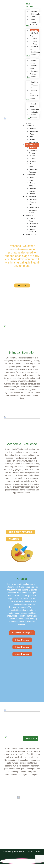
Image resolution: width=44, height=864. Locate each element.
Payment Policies (33, 190)
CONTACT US (31, 235)
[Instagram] (25, 842)
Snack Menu (32, 220)
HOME (28, 123)
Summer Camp (32, 165)
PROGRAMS (30, 145)
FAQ (31, 137)
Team (32, 134)
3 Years (33, 158)
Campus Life (32, 203)
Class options (31, 179)
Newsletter (34, 224)
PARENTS (29, 215)
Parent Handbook (32, 230)
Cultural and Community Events (34, 210)
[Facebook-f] (19, 842)
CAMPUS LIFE (31, 196)
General (33, 128)
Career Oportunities (33, 141)
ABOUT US (30, 126)
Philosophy (34, 131)
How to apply (32, 184)
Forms (32, 194)
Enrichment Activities (33, 171)
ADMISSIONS (31, 175)
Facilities (33, 199)
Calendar (33, 226)
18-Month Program (33, 152)
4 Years (33, 161)
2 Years (33, 156)
